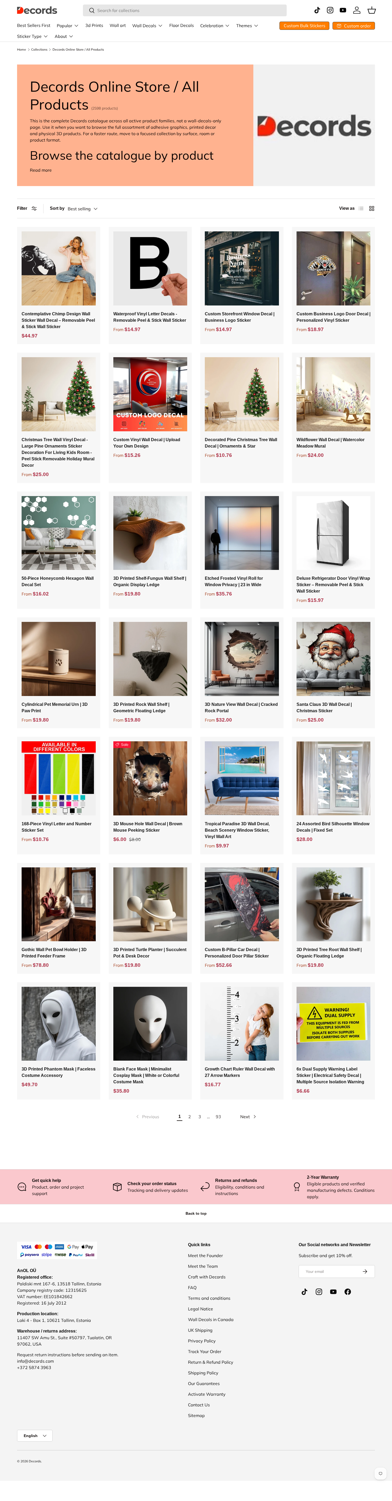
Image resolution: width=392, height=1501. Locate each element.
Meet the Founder (205, 1255)
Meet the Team (203, 1266)
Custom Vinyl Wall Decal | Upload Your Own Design (146, 442)
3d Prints (94, 25)
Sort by (57, 208)
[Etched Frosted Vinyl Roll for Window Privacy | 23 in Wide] (242, 533)
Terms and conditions (209, 1298)
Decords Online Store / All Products (78, 49)
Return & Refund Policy (210, 1362)
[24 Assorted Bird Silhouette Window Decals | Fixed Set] (334, 778)
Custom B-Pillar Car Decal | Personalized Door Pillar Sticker (237, 952)
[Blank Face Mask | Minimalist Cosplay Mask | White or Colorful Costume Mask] (150, 1024)
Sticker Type (29, 36)
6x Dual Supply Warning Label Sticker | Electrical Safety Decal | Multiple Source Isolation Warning (330, 1075)
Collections (39, 49)
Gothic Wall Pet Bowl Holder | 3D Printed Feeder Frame (54, 952)
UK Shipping (200, 1330)
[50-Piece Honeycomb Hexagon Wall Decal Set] (59, 533)
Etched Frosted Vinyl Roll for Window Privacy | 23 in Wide (234, 581)
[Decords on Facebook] (348, 1292)
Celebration (211, 25)
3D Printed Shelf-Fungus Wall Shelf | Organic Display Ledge (149, 581)
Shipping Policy (203, 1372)
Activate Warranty (207, 1394)
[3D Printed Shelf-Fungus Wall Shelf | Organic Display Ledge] (150, 533)
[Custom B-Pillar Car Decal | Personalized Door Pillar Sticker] (242, 904)
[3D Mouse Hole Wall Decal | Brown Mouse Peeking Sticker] (150, 778)
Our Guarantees (204, 1383)
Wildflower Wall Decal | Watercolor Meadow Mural (331, 442)
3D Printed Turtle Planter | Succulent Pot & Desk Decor (149, 952)
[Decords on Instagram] (319, 1292)
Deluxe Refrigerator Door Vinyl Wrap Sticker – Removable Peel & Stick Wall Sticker (333, 584)
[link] (147, 1116)
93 (218, 1116)
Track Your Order (204, 1351)
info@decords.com (35, 1361)
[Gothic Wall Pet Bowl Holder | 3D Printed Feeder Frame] (59, 904)
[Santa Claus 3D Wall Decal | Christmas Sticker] (334, 659)
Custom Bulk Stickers (304, 25)
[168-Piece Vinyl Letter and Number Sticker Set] (59, 778)
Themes (244, 25)
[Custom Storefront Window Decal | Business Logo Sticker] (242, 268)
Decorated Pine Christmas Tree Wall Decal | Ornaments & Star (241, 442)
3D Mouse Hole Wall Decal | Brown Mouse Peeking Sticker (147, 827)
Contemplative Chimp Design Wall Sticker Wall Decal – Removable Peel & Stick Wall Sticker (58, 320)
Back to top (196, 1213)
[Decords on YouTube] (333, 1292)
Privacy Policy (202, 1340)
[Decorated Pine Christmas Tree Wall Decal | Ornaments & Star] (242, 394)
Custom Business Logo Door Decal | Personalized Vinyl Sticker (333, 317)
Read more (41, 170)
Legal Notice (200, 1308)
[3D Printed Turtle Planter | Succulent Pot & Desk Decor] (150, 904)
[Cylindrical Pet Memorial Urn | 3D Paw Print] (59, 659)
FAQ (192, 1287)
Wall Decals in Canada (211, 1319)
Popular (64, 25)
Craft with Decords (207, 1276)
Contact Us (199, 1404)
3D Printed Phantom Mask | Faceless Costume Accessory (58, 1072)
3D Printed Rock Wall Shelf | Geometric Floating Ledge (141, 707)
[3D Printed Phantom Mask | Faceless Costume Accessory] (59, 1024)
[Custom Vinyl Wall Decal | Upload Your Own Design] (150, 394)
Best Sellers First (33, 25)
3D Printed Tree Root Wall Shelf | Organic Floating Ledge (329, 952)
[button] (372, 10)
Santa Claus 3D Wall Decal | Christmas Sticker (324, 707)
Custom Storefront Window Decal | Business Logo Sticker (239, 317)
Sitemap (196, 1415)
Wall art (118, 25)
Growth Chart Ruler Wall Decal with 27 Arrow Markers (240, 1072)
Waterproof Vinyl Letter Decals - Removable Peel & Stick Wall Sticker (149, 317)
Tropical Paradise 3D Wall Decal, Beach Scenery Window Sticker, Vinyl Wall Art (237, 830)
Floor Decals (181, 25)
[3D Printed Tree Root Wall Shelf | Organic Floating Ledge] (334, 904)
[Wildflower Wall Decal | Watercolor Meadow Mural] (334, 394)
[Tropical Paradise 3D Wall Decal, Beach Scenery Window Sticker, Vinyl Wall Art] (242, 778)
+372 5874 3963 (34, 1367)
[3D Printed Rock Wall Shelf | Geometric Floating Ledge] (150, 659)
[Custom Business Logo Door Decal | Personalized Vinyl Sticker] (334, 268)
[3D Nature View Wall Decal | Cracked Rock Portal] (242, 659)
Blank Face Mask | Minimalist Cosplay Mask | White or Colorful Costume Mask (146, 1075)
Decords (35, 1461)
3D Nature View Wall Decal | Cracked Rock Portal (241, 707)
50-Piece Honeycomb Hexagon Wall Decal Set (58, 581)
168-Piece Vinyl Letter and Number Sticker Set (56, 827)
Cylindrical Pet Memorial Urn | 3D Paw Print (55, 707)
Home (21, 49)
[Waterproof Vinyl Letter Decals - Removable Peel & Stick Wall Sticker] (150, 268)
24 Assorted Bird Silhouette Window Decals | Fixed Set (333, 827)
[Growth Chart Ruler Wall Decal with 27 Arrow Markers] (242, 1024)
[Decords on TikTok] (304, 1292)
